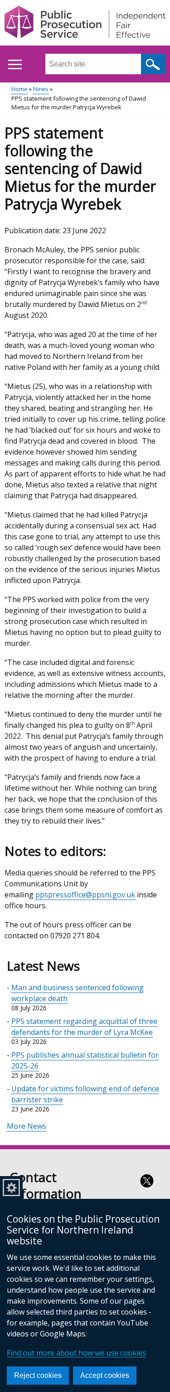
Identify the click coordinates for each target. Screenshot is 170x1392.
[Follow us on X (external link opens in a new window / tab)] (147, 1180)
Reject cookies (38, 1375)
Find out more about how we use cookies (76, 1353)
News (41, 89)
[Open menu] (14, 64)
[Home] (85, 23)
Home (19, 89)
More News (26, 1126)
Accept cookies (104, 1375)
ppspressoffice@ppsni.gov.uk (85, 895)
